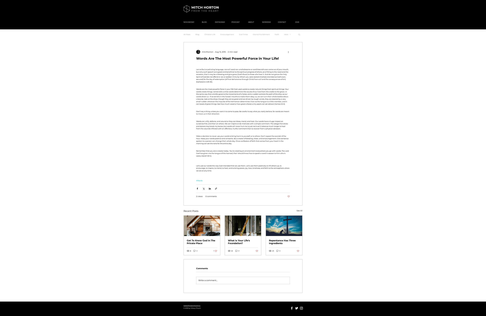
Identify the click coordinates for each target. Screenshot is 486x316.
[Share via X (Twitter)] (203, 188)
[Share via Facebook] (197, 188)
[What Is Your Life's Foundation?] (243, 226)
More (286, 34)
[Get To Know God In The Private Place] (202, 226)
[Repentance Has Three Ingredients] (284, 226)
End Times (243, 34)
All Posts (187, 34)
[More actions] (288, 51)
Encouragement (227, 34)
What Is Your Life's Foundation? (239, 242)
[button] (299, 34)
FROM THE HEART (205, 10)
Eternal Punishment (261, 34)
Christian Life (209, 34)
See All (299, 211)
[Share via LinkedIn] (210, 188)
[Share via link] (216, 188)
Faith (277, 34)
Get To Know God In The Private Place (201, 242)
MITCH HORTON (205, 7)
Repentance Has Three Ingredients (282, 242)
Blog (197, 34)
